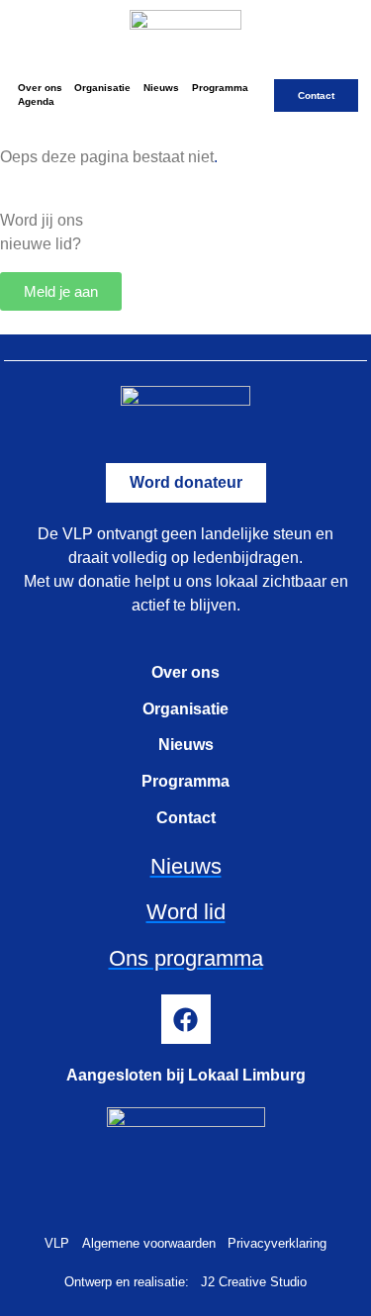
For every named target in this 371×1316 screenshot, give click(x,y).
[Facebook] (186, 1019)
